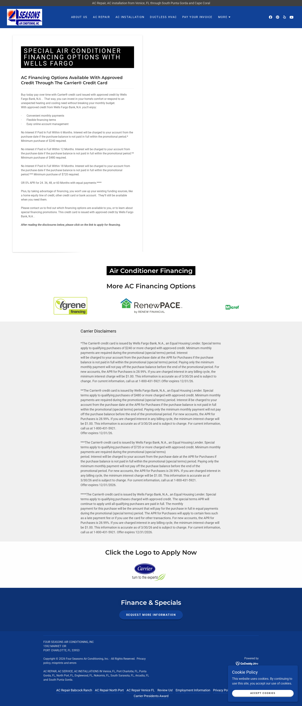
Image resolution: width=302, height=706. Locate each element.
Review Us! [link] (165, 690)
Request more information (151, 614)
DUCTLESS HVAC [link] (163, 17)
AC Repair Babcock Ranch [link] (74, 690)
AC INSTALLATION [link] (130, 17)
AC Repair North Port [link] (109, 690)
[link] (24, 17)
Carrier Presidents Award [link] (151, 696)
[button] (224, 17)
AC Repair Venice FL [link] (141, 690)
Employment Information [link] (193, 690)
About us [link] (79, 17)
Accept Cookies (262, 693)
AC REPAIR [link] (101, 17)
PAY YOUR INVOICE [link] (197, 17)
